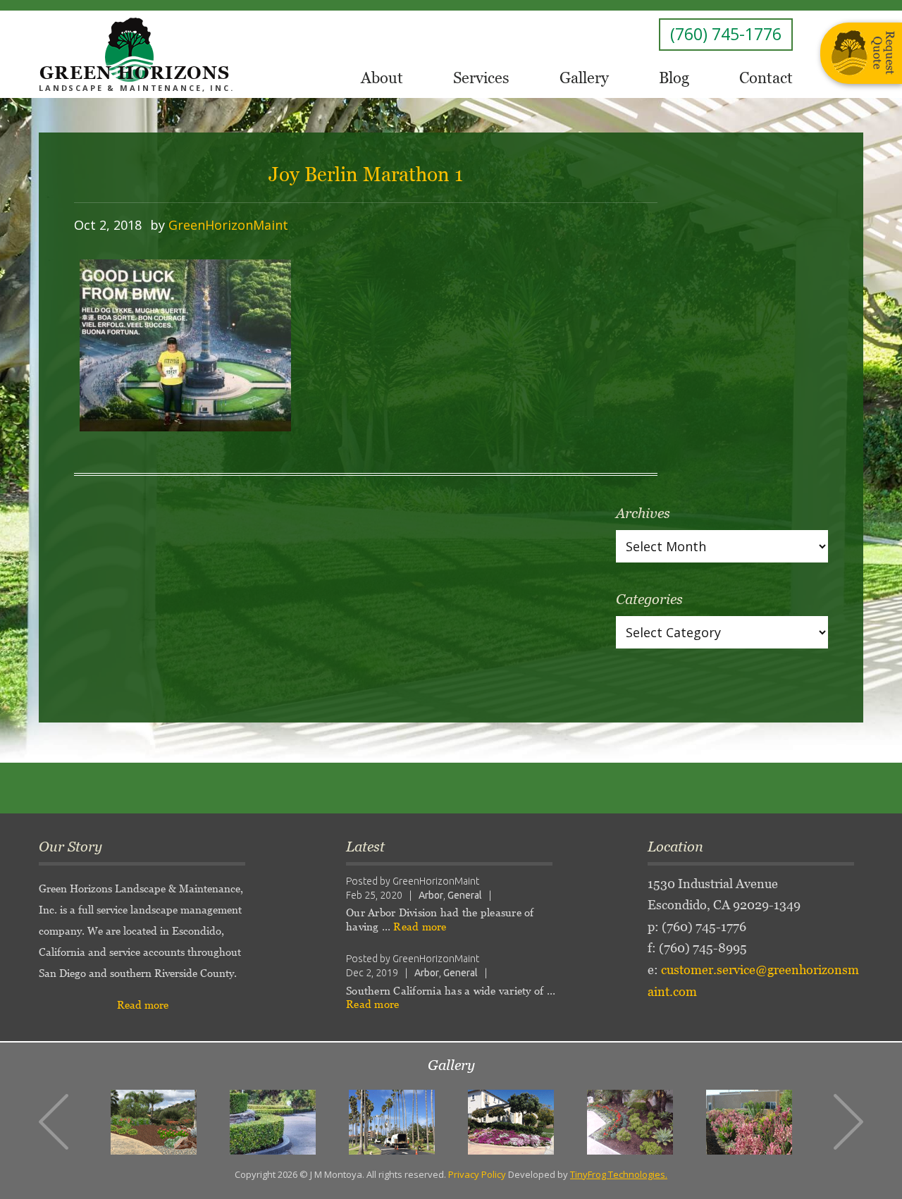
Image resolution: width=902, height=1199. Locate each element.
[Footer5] (630, 1122)
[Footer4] (511, 1122)
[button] (53, 1122)
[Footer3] (392, 1122)
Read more (142, 1005)
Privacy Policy (477, 1174)
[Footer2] (273, 1122)
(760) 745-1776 (725, 34)
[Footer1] (154, 1122)
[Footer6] (749, 1122)
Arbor (431, 895)
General (464, 895)
